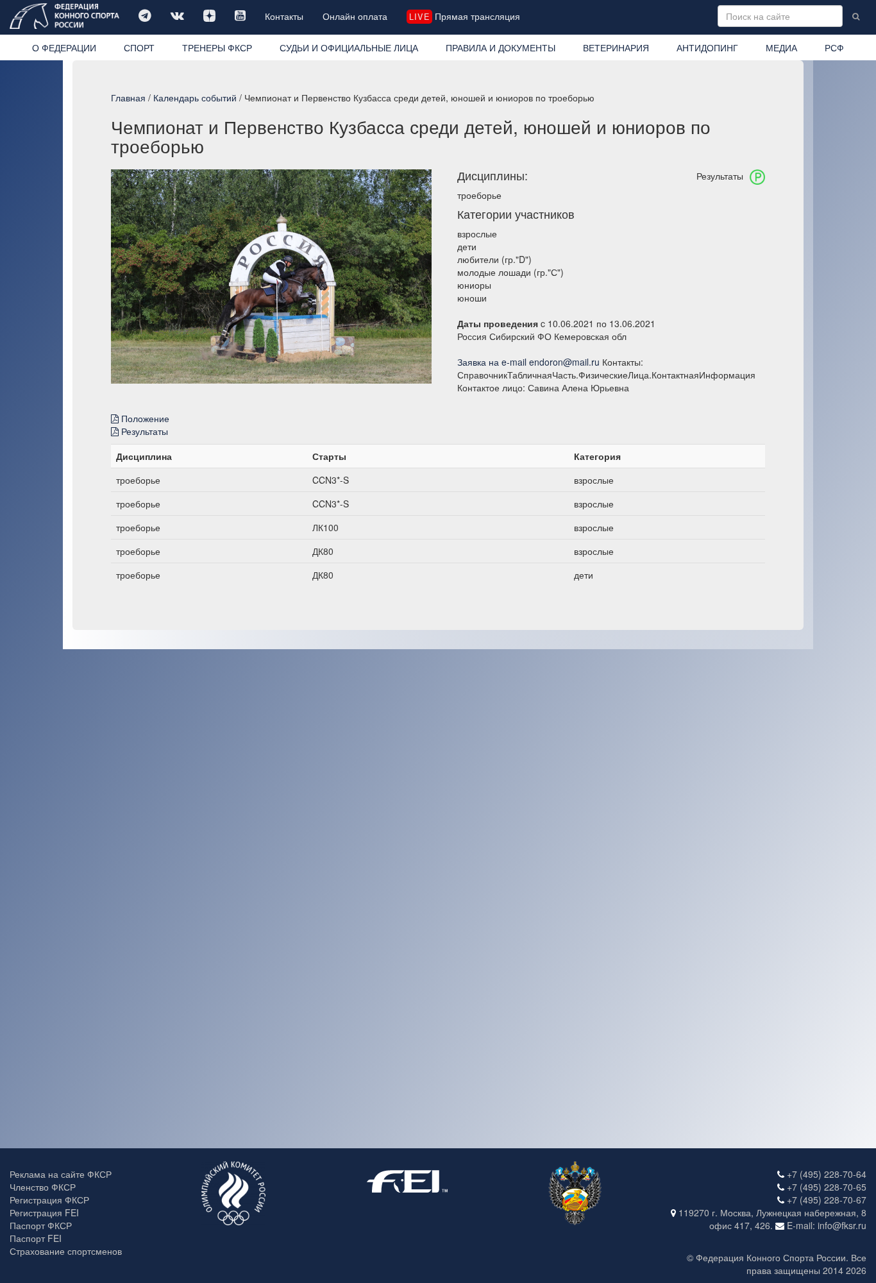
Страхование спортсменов (66, 1251)
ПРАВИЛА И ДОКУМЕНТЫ (500, 47)
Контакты (284, 16)
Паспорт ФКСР (41, 1225)
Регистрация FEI (44, 1212)
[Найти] (855, 16)
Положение (144, 418)
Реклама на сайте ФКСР (61, 1174)
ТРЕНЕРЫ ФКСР (217, 47)
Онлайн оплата (355, 16)
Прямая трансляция (464, 16)
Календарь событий (195, 97)
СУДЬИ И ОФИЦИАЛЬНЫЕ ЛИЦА (349, 47)
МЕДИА (781, 47)
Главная (128, 97)
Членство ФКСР (43, 1186)
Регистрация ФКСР (49, 1199)
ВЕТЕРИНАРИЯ (616, 47)
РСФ (834, 47)
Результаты (143, 431)
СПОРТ (139, 47)
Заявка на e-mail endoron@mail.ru (528, 361)
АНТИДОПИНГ (707, 47)
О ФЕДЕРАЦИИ (64, 47)
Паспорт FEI (36, 1238)
